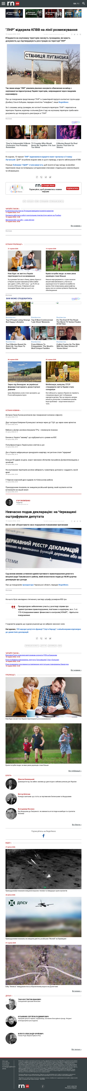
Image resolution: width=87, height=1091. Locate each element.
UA (74, 3)
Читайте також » (12, 209)
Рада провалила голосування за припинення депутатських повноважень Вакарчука (37, 664)
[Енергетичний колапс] (14, 17)
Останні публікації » (14, 244)
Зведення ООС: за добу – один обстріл (20, 220)
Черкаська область (32, 645)
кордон (30, 201)
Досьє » (9, 996)
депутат (43, 645)
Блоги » (9, 775)
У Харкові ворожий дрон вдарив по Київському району (29, 480)
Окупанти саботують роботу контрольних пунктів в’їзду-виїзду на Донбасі (33, 215)
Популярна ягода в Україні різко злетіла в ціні (25, 445)
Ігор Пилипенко (23, 501)
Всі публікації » (75, 771)
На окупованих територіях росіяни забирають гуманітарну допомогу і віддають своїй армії (42, 471)
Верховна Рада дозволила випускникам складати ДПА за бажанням (31, 655)
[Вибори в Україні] (72, 17)
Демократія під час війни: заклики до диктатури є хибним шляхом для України (47, 782)
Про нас (5, 1061)
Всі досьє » (76, 1049)
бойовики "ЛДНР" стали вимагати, (27, 165)
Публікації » (11, 675)
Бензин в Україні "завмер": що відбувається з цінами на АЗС (31, 437)
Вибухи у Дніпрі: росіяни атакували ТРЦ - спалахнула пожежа (32, 430)
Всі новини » (76, 226)
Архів (4, 1069)
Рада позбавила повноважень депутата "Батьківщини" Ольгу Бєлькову (32, 660)
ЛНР (24, 201)
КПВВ (36, 201)
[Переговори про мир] (53, 17)
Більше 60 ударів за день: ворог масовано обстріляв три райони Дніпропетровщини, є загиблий (42, 461)
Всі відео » (76, 991)
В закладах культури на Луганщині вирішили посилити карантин (30, 211)
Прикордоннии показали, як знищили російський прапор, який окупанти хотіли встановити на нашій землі (39, 488)
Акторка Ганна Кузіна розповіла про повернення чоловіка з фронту (34, 415)
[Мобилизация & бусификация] (33, 17)
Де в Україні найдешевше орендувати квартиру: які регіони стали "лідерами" (38, 452)
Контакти (5, 1063)
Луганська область (56, 201)
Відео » (9, 843)
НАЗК (59, 645)
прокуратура (28, 585)
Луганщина (44, 201)
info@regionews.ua (22, 504)
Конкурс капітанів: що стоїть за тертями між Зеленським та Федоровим (44, 796)
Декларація (52, 645)
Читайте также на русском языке (54, 34)
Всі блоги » (76, 825)
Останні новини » (13, 410)
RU (78, 3)
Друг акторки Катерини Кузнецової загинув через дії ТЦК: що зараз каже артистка (41, 422)
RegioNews (63, 102)
